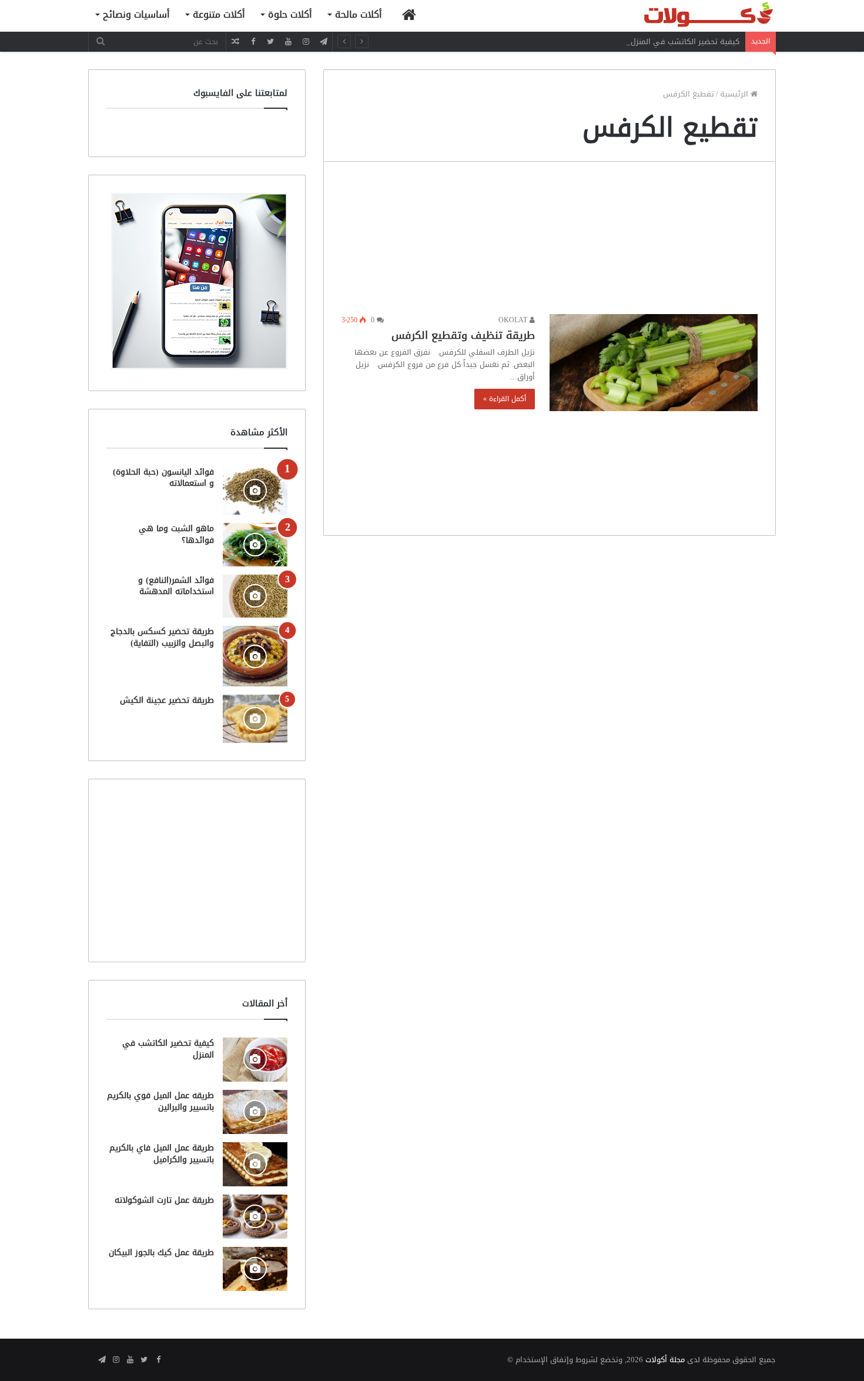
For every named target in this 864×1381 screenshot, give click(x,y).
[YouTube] (288, 41)
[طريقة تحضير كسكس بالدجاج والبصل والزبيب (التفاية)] (255, 656)
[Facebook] (253, 41)
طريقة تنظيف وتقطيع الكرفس (463, 335)
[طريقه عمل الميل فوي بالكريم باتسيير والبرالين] (255, 1112)
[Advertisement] (549, 241)
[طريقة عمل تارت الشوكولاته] (255, 1217)
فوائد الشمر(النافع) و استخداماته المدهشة (176, 586)
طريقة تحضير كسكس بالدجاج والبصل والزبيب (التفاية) (162, 637)
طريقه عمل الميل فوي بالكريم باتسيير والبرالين (160, 1101)
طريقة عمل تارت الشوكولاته (164, 1200)
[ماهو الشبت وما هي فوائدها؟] (255, 544)
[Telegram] (323, 41)
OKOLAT (514, 319)
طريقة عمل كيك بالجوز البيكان (161, 1252)
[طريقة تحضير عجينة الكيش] (255, 719)
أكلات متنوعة (219, 14)
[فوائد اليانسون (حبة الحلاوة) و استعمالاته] (255, 490)
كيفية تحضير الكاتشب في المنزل (685, 41)
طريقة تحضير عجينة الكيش (167, 700)
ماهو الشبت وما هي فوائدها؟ (176, 534)
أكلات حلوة (290, 14)
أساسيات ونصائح (136, 14)
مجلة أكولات (665, 1359)
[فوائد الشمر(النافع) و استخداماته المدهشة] (255, 596)
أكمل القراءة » (504, 398)
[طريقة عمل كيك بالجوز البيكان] (255, 1269)
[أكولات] (688, 15)
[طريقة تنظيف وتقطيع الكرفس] (654, 362)
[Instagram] (305, 41)
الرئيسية (735, 93)
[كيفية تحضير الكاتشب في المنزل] (255, 1060)
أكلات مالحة (358, 14)
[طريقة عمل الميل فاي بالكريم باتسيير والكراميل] (255, 1164)
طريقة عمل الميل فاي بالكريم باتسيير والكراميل (161, 1153)
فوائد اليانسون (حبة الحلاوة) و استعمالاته (163, 478)
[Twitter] (270, 41)
